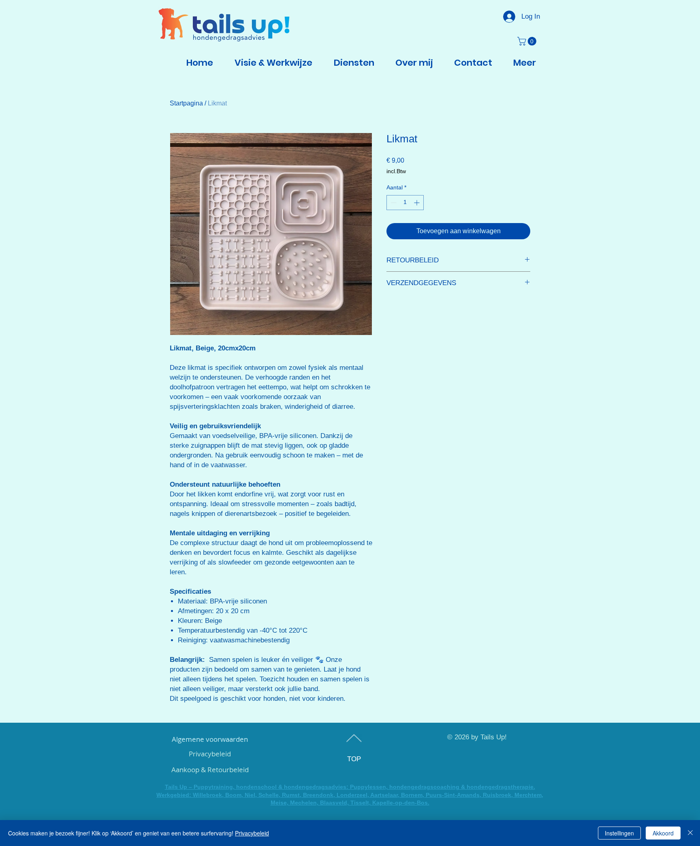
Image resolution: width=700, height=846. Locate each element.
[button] (527, 41)
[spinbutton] (405, 202)
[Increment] (417, 202)
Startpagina (186, 103)
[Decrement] (393, 202)
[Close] (690, 833)
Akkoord (663, 833)
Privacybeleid (252, 833)
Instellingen (619, 833)
